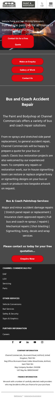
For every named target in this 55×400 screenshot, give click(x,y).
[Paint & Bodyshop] (28, 4)
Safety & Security (10, 313)
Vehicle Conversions (12, 304)
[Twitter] (20, 342)
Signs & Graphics (10, 318)
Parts (5, 288)
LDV (5, 278)
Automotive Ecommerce (32, 396)
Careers (6, 334)
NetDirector (18, 396)
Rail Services (8, 308)
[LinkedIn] (27, 342)
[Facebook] (12, 342)
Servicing (7, 283)
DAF (5, 274)
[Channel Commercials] (9, 4)
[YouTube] (34, 342)
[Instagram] (42, 342)
